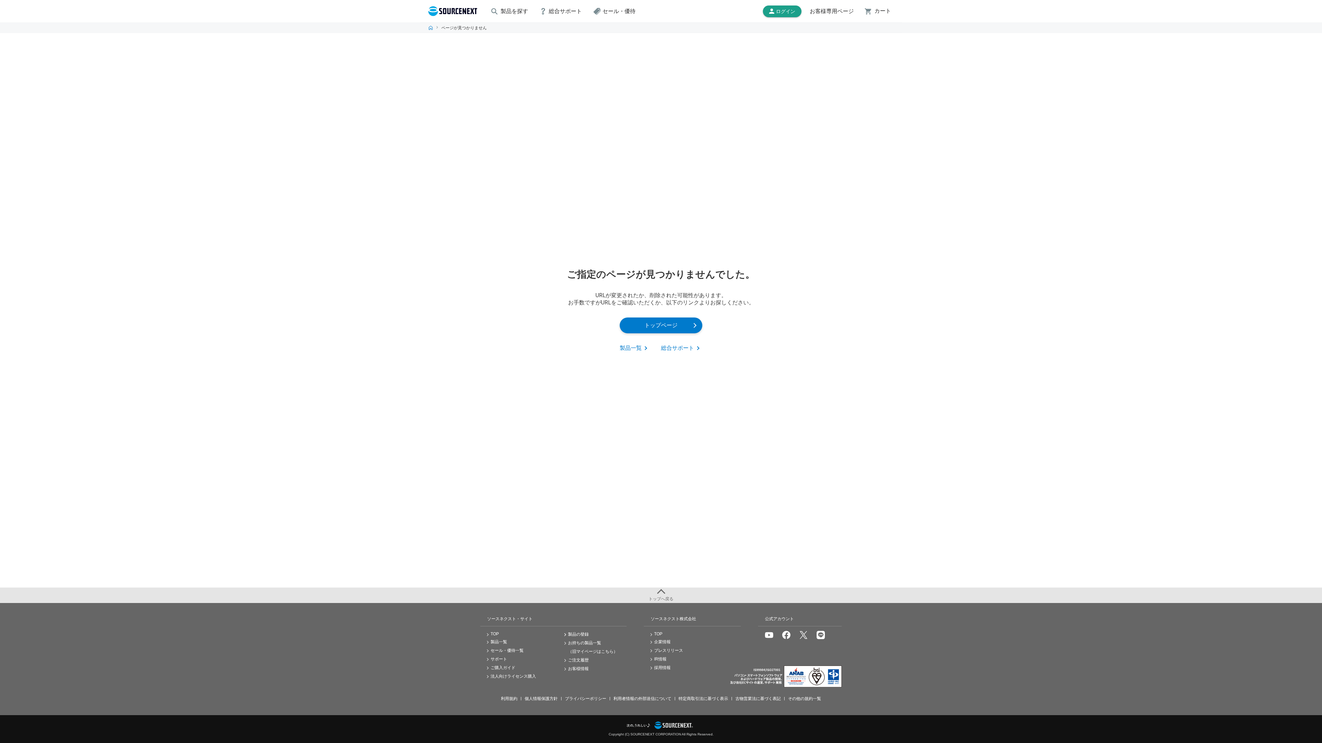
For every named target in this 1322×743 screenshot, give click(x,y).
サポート (499, 659)
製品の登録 (578, 634)
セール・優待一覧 (507, 650)
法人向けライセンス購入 (513, 676)
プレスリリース (668, 650)
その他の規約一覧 (804, 698)
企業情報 (662, 641)
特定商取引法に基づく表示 (703, 698)
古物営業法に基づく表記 (758, 698)
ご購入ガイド (503, 667)
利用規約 (509, 698)
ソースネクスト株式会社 (673, 618)
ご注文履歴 (578, 660)
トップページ (661, 325)
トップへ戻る (661, 598)
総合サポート (677, 348)
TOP (430, 27)
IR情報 (660, 659)
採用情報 (662, 667)
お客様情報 (578, 668)
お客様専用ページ (832, 11)
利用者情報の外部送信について (642, 698)
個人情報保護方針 (541, 698)
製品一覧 (631, 348)
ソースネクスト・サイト (510, 618)
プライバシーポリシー (585, 698)
